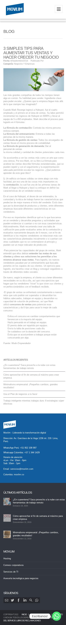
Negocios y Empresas (24, 64)
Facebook (19, 600)
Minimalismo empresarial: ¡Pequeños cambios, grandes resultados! (36, 534)
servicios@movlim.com (21, 469)
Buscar (31, 600)
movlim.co (19, 474)
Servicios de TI (10, 571)
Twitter (13, 600)
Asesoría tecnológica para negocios (20, 578)
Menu (59, 9)
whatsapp (37, 600)
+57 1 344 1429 (32, 452)
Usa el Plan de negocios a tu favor (20, 394)
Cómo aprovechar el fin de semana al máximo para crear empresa (38, 517)
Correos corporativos (13, 565)
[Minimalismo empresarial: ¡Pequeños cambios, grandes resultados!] (7, 534)
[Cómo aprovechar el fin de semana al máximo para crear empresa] (7, 518)
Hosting (7, 558)
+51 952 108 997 (28, 447)
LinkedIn (25, 600)
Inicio (24, 614)
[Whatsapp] (56, 616)
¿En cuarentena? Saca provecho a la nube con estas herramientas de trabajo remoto (39, 501)
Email (6, 600)
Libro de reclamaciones (29, 620)
